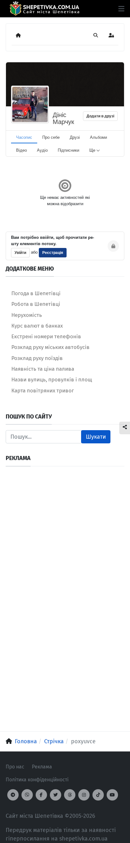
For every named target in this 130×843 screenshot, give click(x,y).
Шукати (96, 436)
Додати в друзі (100, 116)
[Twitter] (55, 795)
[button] (121, 8)
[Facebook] (41, 795)
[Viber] (27, 795)
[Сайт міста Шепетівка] (44, 8)
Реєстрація (52, 252)
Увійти (20, 252)
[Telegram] (13, 795)
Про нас (15, 767)
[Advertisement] (65, 537)
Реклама (42, 767)
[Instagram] (84, 795)
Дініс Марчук (63, 118)
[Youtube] (112, 795)
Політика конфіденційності (37, 780)
